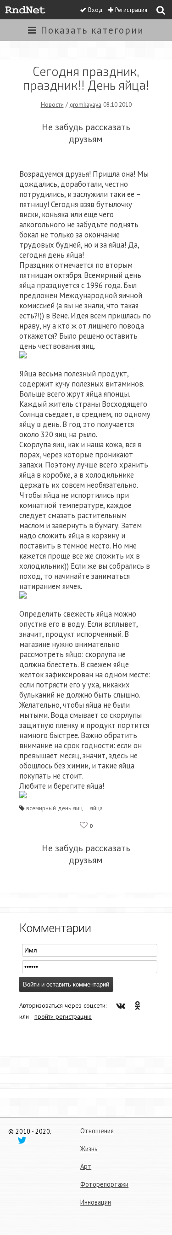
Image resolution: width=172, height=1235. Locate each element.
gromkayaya (85, 104)
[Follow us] (22, 1140)
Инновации (95, 1202)
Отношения (97, 1130)
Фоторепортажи (104, 1184)
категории (92, 30)
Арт (85, 1166)
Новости (52, 104)
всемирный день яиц (54, 808)
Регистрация (131, 10)
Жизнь (89, 1148)
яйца (96, 808)
